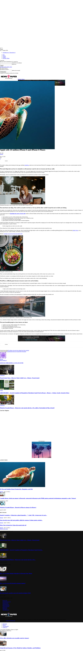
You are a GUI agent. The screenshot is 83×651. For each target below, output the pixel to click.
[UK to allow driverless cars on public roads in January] (3, 635)
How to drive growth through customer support (12, 583)
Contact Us (5, 627)
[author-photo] (3, 358)
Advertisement (6, 626)
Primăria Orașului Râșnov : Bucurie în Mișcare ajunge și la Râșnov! (18, 507)
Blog (4, 54)
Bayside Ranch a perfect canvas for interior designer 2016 (15, 593)
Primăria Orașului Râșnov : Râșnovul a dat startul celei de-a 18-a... (18, 559)
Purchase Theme (6, 58)
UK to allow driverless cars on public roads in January (14, 638)
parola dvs (14, 64)
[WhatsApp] (26, 161)
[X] (17, 161)
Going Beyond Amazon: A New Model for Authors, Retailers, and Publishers (20, 648)
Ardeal (1, 390)
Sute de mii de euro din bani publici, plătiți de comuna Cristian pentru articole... (21, 520)
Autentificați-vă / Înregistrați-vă (9, 52)
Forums (4, 56)
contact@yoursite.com (10, 620)
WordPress (27, 165)
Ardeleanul (2, 375)
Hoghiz (1, 154)
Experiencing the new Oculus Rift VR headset (16, 351)
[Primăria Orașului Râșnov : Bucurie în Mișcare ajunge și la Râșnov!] (2, 505)
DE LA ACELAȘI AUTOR (17, 362)
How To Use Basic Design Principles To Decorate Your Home (16, 573)
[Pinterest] (22, 161)
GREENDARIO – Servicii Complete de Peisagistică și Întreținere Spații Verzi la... (21, 550)
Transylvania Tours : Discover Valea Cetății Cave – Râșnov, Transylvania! (19, 378)
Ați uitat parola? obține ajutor (6, 66)
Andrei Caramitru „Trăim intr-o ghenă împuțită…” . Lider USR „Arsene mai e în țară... (23, 515)
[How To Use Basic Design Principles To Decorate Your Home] (3, 571)
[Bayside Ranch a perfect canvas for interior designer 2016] (3, 590)
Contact (4, 57)
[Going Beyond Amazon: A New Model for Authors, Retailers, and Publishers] (3, 645)
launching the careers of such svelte (17, 213)
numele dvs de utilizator (17, 62)
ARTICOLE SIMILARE (5, 362)
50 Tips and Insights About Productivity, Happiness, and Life (16, 489)
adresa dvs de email (16, 70)
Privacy (4, 625)
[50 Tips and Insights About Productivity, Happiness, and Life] (22, 486)
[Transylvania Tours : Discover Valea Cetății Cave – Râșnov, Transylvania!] (7, 374)
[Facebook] (12, 161)
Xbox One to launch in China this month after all (13, 525)
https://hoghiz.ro (3, 360)
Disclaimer (5, 623)
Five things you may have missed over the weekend (18, 350)
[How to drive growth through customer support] (3, 580)
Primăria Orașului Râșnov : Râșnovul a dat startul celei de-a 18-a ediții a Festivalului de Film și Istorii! (27, 408)
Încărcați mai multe (4, 528)
